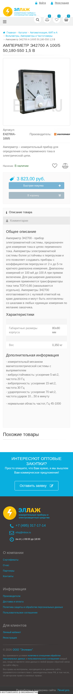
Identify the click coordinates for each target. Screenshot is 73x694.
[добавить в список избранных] (54, 165)
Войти (42, 3)
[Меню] (4, 21)
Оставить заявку (33, 486)
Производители (11, 596)
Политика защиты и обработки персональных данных (33, 607)
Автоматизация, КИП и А (43, 32)
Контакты (8, 576)
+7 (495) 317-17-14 (31, 525)
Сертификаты (10, 559)
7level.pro (63, 690)
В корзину (33, 195)
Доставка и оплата (13, 601)
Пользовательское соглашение (20, 612)
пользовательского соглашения (43, 658)
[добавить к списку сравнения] (65, 165)
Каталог (22, 32)
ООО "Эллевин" (23, 649)
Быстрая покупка (33, 185)
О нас (6, 565)
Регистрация (62, 3)
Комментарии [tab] (19, 220)
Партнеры (8, 570)
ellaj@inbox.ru (23, 532)
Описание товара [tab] (20, 212)
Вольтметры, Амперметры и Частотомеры (29, 36)
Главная (11, 32)
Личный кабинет (12, 632)
